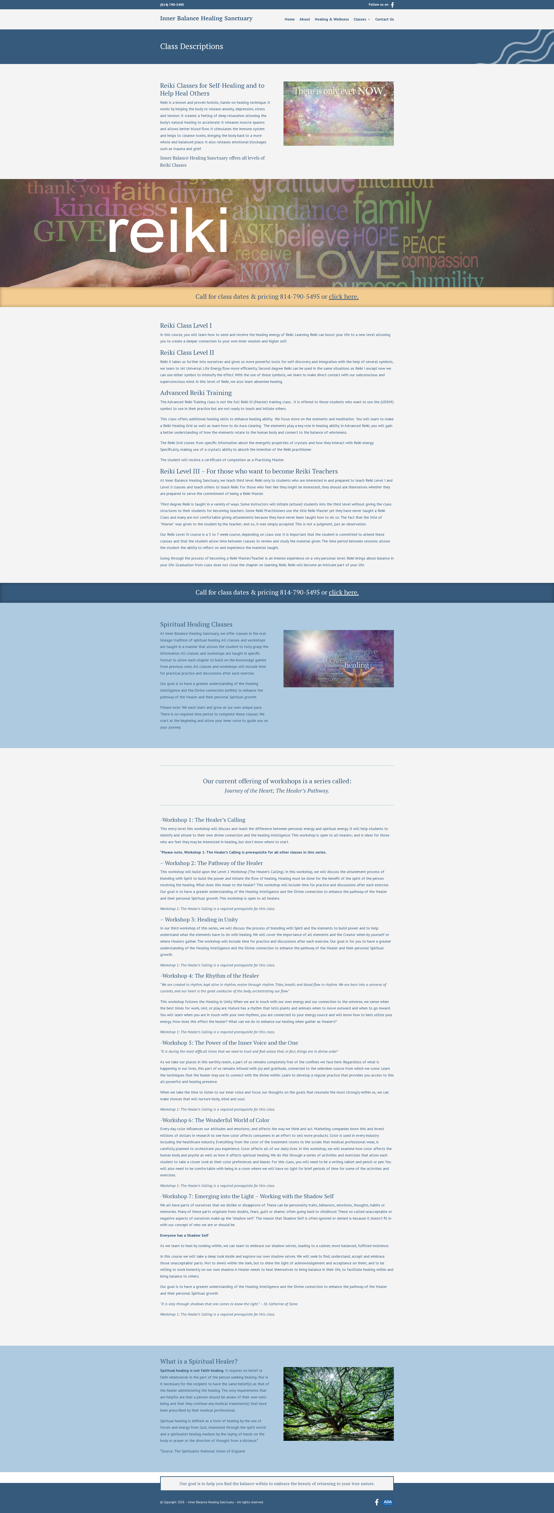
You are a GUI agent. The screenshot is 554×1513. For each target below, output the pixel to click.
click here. (344, 296)
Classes (360, 19)
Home (290, 19)
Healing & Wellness (332, 19)
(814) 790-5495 (172, 4)
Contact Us (384, 19)
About (305, 19)
